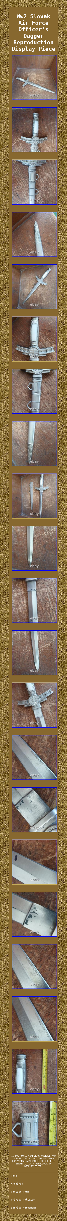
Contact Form (20, 1191)
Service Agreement (23, 1207)
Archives (17, 1183)
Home (14, 1175)
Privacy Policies (23, 1199)
